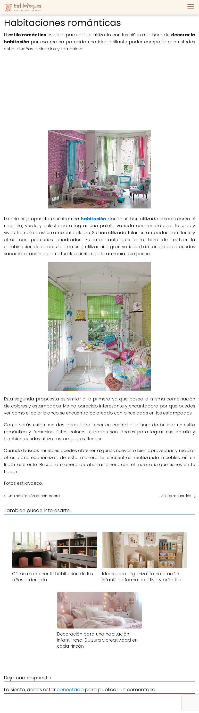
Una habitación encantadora (34, 495)
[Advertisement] (99, 91)
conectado (70, 689)
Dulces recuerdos (175, 495)
